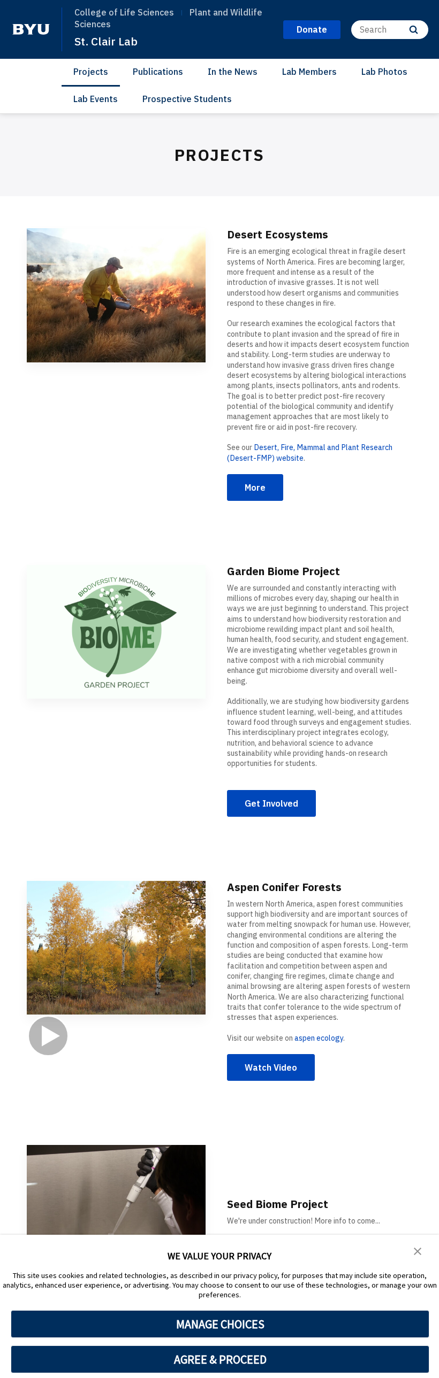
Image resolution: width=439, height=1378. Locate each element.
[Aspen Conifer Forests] (116, 969)
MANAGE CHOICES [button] (220, 1324)
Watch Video (271, 1067)
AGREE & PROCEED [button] (220, 1359)
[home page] (31, 29)
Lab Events (95, 99)
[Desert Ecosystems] (116, 295)
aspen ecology (318, 1038)
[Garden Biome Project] (116, 632)
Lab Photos (384, 71)
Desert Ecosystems (277, 234)
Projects (90, 71)
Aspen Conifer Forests (284, 887)
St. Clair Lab (106, 41)
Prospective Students (187, 99)
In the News (233, 71)
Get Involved (271, 803)
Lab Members (309, 71)
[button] (417, 1250)
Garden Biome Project (283, 571)
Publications (158, 71)
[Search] (413, 29)
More (255, 487)
